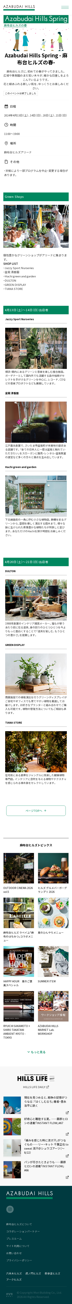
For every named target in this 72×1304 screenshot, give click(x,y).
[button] (65, 7)
